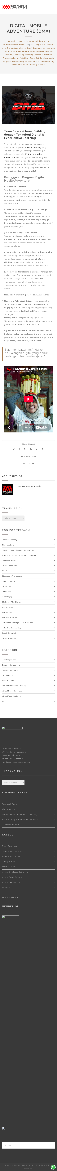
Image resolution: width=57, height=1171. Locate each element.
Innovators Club (8, 581)
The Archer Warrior (10, 617)
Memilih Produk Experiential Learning (18, 550)
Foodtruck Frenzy (9, 540)
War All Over (7, 612)
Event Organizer (9, 660)
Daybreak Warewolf (10, 560)
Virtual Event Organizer (12, 691)
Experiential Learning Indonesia (28, 51)
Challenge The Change (11, 602)
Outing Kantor (8, 675)
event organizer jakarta (14, 48)
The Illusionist (8, 571)
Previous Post (29, 456)
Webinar (5, 701)
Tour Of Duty (7, 607)
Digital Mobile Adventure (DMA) (28, 28)
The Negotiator (8, 545)
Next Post (27, 464)
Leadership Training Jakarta (27, 55)
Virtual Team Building (11, 696)
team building (34, 147)
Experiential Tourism (11, 670)
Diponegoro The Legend (12, 576)
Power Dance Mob (9, 566)
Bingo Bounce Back (10, 638)
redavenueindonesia (13, 45)
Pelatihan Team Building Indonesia (37, 58)
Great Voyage (7, 597)
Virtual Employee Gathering (14, 686)
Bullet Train (7, 586)
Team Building (36, 41)
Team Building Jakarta (34, 65)
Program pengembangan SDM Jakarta (21, 61)
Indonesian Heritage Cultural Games (17, 623)
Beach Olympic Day (10, 633)
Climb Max (6, 592)
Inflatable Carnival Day (11, 628)
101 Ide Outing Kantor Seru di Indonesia (19, 555)
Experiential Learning (11, 665)
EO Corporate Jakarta (42, 45)
